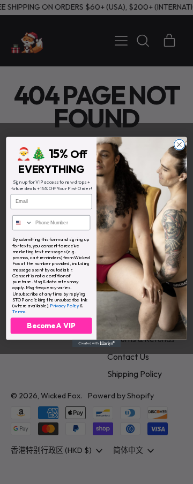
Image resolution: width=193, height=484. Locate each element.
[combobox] (22, 223)
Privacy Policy (64, 305)
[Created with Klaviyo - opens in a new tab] (96, 343)
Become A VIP (51, 325)
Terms (18, 311)
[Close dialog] (179, 144)
